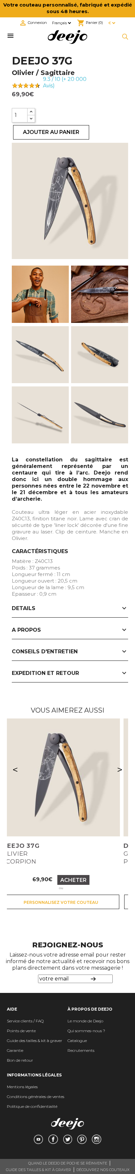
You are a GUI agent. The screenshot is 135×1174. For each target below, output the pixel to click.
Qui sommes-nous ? (86, 1030)
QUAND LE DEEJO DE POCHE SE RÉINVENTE (67, 1163)
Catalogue (77, 1040)
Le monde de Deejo (85, 1020)
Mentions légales (22, 1086)
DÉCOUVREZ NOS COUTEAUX (102, 1169)
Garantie (15, 1050)
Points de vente (21, 1030)
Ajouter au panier (51, 132)
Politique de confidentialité (32, 1106)
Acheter (73, 880)
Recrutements (81, 1050)
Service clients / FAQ (25, 1020)
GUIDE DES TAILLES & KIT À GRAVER (38, 1169)
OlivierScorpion (21, 853)
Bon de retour (20, 1060)
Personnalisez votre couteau (61, 902)
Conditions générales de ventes (35, 1096)
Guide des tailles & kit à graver (34, 1040)
